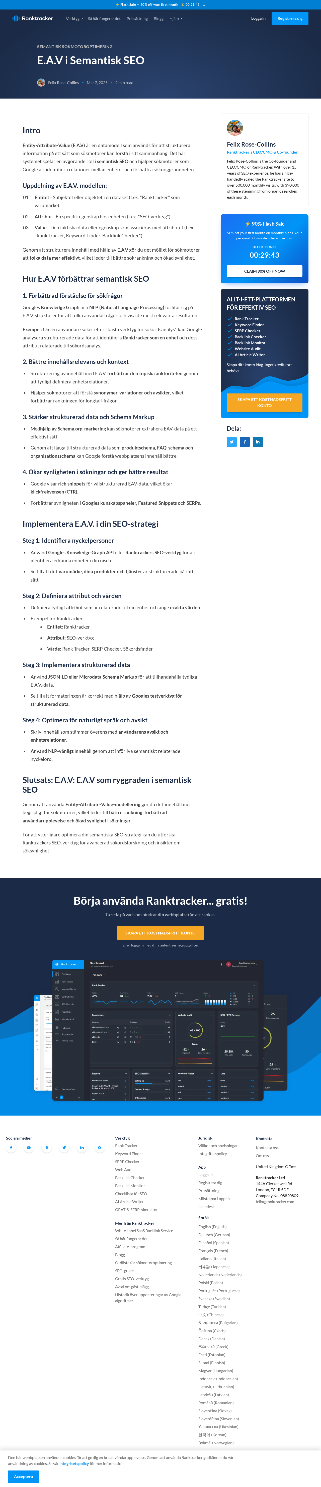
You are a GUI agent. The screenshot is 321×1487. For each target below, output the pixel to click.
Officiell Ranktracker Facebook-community (47, 1148)
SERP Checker (127, 1161)
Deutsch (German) (214, 1234)
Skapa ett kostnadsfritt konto (160, 932)
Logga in (258, 18)
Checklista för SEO (131, 1193)
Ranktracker (33, 18)
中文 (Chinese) (211, 1314)
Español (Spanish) (213, 1242)
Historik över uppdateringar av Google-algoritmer (149, 1297)
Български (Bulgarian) (218, 1322)
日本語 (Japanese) (214, 1266)
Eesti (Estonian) (211, 1354)
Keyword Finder (129, 1153)
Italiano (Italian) (212, 1258)
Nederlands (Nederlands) (220, 1274)
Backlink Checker (130, 1177)
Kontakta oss (267, 1147)
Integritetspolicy (212, 1153)
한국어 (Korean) (212, 1434)
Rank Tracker (126, 1145)
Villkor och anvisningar (218, 1145)
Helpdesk (206, 1206)
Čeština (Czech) (212, 1330)
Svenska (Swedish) (214, 1298)
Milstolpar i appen (214, 1198)
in (142, 945)
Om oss (262, 1155)
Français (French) (213, 1250)
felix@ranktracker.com (275, 1201)
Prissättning (137, 18)
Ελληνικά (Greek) (213, 1346)
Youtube (29, 1148)
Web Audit (124, 1169)
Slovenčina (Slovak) (215, 1410)
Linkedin (82, 1148)
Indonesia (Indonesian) (218, 1378)
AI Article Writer (129, 1201)
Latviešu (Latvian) (213, 1394)
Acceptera (23, 1476)
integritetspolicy (74, 1463)
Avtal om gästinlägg (132, 1286)
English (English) (212, 1226)
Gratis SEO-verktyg (132, 1278)
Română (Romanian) (216, 1402)
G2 (100, 1148)
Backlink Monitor (130, 1185)
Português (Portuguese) (219, 1290)
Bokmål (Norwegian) (216, 1442)
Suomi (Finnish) (211, 1362)
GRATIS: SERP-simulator (136, 1209)
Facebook (11, 1148)
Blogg (159, 18)
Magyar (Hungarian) (215, 1370)
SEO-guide (124, 1270)
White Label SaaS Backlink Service (144, 1230)
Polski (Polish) (210, 1282)
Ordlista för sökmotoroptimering (143, 1262)
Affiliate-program (130, 1246)
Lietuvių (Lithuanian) (216, 1386)
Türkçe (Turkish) (212, 1306)
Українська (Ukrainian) (218, 1426)
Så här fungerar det (104, 18)
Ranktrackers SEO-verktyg (51, 842)
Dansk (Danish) (211, 1338)
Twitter (64, 1148)
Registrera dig (290, 18)
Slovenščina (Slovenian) (218, 1418)
